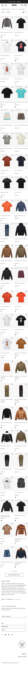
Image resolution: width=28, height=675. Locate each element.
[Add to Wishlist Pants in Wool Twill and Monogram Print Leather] (12, 384)
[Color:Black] (1, 107)
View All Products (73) (14, 575)
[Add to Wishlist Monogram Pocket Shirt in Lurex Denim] (26, 200)
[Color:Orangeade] (1, 220)
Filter (8, 12)
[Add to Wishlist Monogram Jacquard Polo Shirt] (26, 500)
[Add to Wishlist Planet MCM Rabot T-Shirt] (26, 315)
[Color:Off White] (1, 130)
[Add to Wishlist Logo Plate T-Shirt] (26, 177)
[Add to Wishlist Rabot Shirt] (12, 524)
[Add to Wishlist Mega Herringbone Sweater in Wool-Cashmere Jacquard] (26, 524)
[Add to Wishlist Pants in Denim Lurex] (12, 224)
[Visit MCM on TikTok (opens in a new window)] (12, 634)
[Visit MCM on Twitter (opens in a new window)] (8, 634)
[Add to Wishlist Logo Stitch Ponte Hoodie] (12, 268)
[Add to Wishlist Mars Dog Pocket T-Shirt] (26, 64)
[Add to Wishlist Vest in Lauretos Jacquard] (26, 477)
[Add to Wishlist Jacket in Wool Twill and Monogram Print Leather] (26, 361)
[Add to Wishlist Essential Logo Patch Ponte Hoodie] (26, 224)
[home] (14, 5)
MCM (3, 599)
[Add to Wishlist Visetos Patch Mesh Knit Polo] (12, 291)
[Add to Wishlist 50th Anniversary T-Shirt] (12, 155)
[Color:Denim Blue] (1, 567)
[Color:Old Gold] (15, 543)
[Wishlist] (22, 5)
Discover (18, 1)
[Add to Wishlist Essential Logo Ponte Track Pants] (12, 454)
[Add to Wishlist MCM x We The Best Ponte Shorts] (12, 110)
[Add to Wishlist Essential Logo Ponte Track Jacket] (26, 431)
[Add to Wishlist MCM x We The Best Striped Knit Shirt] (12, 133)
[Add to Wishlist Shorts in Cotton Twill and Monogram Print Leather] (12, 361)
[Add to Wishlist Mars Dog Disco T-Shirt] (26, 41)
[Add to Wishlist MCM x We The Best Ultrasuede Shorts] (26, 110)
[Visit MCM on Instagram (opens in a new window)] (5, 634)
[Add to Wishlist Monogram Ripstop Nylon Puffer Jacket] (26, 408)
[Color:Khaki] (15, 381)
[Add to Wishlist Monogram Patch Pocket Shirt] (12, 200)
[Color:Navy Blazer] (15, 60)
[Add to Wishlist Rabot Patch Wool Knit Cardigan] (12, 408)
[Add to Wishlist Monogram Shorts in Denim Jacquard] (12, 547)
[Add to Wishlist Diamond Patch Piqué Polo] (26, 17)
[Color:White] (1, 60)
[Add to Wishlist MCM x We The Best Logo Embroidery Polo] (12, 87)
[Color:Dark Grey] (1, 37)
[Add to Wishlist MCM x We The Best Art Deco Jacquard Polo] (26, 87)
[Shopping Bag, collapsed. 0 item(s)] (25, 5)
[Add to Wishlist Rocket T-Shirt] (12, 477)
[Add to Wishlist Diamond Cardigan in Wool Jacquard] (12, 17)
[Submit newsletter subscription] (25, 616)
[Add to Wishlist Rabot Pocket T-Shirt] (26, 291)
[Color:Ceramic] (15, 107)
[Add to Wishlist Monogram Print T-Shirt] (12, 177)
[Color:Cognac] (15, 358)
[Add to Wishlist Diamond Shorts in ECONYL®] (26, 268)
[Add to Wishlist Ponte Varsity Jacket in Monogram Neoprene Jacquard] (26, 547)
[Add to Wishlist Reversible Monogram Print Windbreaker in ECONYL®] (12, 500)
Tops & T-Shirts (22, 9)
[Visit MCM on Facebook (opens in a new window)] (2, 634)
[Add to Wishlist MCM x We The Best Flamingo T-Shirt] (26, 133)
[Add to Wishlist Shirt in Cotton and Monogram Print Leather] (26, 338)
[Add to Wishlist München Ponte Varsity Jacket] (12, 431)
